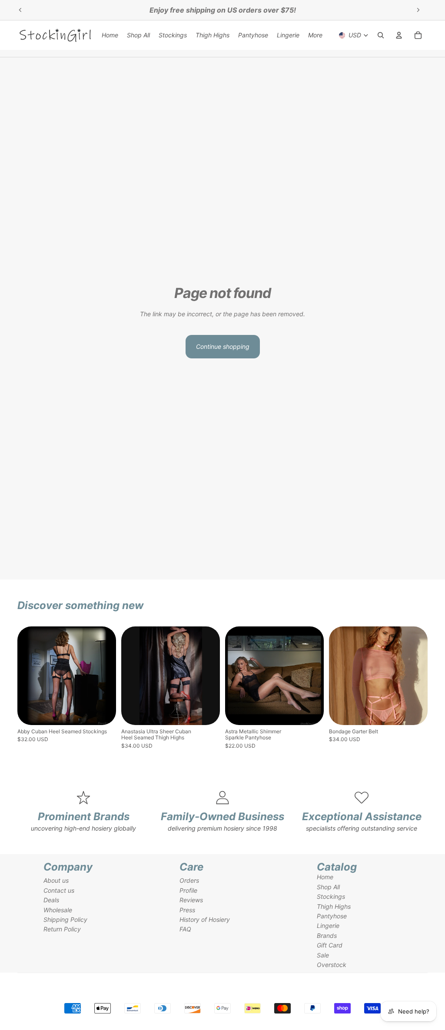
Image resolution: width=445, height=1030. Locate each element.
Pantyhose (332, 916)
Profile (188, 890)
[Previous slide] (20, 10)
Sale (323, 955)
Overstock (331, 964)
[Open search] (380, 35)
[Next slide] (418, 10)
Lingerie (328, 925)
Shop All (328, 887)
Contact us (58, 890)
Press (187, 910)
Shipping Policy (65, 919)
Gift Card (329, 945)
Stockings (331, 896)
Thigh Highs (334, 906)
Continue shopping (222, 346)
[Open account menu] (398, 35)
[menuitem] (315, 35)
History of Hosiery (204, 919)
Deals (51, 900)
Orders (189, 880)
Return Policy (62, 929)
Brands (327, 935)
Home (325, 877)
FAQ (185, 929)
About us (56, 880)
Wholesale (57, 910)
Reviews (191, 900)
